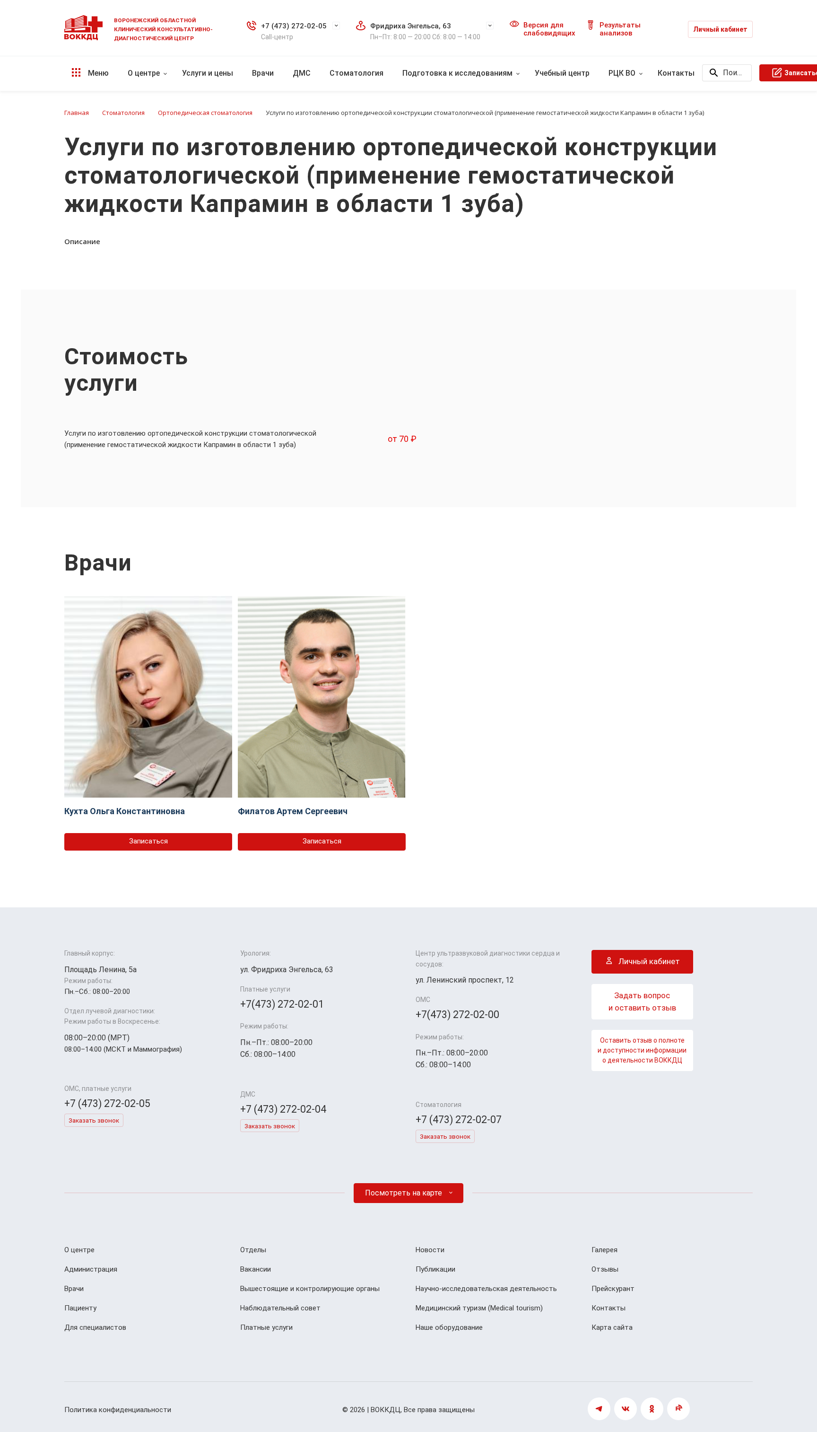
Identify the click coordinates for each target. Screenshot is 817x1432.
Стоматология (356, 73)
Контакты (676, 73)
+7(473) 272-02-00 (457, 1014)
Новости (430, 1250)
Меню (97, 73)
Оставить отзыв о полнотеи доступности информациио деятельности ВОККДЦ (642, 1050)
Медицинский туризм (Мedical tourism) (479, 1308)
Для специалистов (95, 1327)
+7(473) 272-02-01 (282, 1004)
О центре (144, 73)
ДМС (302, 73)
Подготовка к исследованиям (457, 73)
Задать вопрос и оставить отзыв (642, 1001)
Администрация (90, 1269)
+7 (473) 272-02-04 (283, 1109)
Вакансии (255, 1269)
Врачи (263, 73)
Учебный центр (562, 73)
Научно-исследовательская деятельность (486, 1288)
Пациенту (80, 1308)
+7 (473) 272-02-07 (459, 1119)
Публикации (435, 1269)
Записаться (148, 841)
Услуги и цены (207, 73)
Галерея (604, 1250)
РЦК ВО (621, 73)
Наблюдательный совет (280, 1308)
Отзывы (604, 1269)
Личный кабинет (720, 29)
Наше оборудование (449, 1327)
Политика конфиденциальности (117, 1410)
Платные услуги (266, 1327)
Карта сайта (612, 1327)
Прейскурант (612, 1288)
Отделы (253, 1250)
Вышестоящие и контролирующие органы (310, 1288)
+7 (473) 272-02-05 (294, 26)
